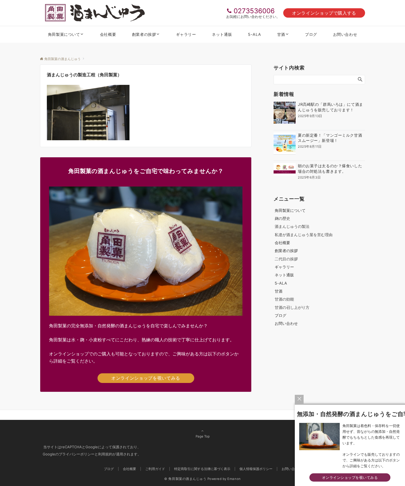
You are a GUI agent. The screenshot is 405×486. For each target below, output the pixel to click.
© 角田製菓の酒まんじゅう (185, 479)
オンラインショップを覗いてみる (145, 378)
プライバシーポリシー (76, 454)
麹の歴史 (282, 218)
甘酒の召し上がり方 (292, 307)
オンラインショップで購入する (324, 13)
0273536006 (254, 11)
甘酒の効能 (284, 299)
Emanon (234, 479)
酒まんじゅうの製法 (292, 226)
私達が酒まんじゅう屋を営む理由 (304, 234)
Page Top (203, 436)
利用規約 (105, 454)
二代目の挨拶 (286, 258)
